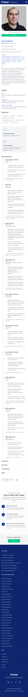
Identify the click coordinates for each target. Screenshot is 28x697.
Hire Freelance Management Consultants (11, 563)
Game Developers (6, 604)
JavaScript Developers (7, 615)
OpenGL (19, 61)
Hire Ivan (14, 35)
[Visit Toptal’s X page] (12, 682)
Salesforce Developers (7, 638)
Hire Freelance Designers (7, 557)
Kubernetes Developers (7, 617)
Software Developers (6, 584)
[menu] (26, 2)
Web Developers (5, 586)
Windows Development (6, 61)
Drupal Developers (6, 602)
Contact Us (4, 656)
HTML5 (19, 59)
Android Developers (6, 594)
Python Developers (6, 630)
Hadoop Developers (6, 607)
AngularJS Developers (7, 597)
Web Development (16, 56)
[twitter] (10, 480)
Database (8, 59)
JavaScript (13, 59)
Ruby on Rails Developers (8, 635)
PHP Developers (5, 625)
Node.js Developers (6, 622)
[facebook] (13, 480)
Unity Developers (6, 643)
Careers (3, 664)
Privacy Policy (7, 691)
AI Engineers (5, 591)
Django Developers (6, 599)
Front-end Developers (7, 581)
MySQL (3, 63)
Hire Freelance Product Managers (9, 568)
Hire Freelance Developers (8, 555)
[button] (14, 156)
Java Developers (5, 612)
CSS (23, 59)
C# (22, 56)
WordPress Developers (7, 646)
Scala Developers (6, 641)
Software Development (6, 56)
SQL (3, 59)
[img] (9, 43)
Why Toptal (4, 654)
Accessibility (21, 691)
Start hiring (14, 541)
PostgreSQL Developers (7, 628)
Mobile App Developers (7, 589)
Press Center (5, 659)
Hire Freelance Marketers (7, 560)
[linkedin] (16, 480)
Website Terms (14, 691)
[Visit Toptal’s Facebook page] (16, 682)
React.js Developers (6, 633)
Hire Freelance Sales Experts (8, 570)
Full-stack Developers (7, 578)
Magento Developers (6, 620)
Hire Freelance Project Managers (9, 565)
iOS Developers (5, 610)
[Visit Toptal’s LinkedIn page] (8, 682)
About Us (4, 667)
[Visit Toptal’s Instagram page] (19, 682)
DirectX (14, 61)
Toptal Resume (5, 662)
